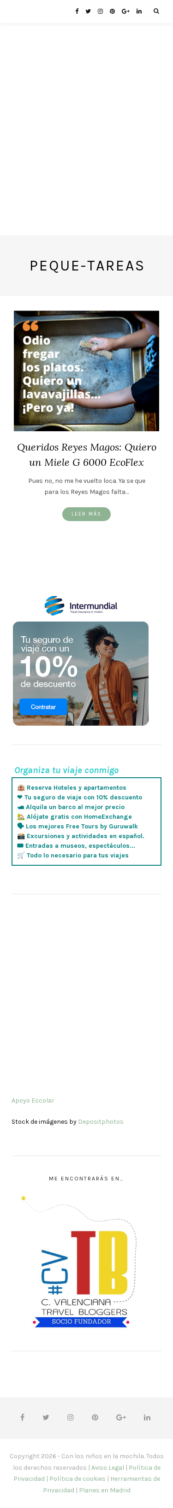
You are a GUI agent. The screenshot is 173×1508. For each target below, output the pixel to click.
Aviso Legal (107, 1468)
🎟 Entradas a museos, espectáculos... (76, 846)
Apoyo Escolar (33, 1100)
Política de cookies (77, 1479)
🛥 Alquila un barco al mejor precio (71, 807)
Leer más (86, 514)
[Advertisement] (86, 149)
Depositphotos (101, 1122)
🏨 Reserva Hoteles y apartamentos (71, 788)
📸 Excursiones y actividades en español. (80, 836)
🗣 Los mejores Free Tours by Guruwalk (77, 826)
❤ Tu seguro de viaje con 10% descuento (79, 797)
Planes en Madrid (105, 1490)
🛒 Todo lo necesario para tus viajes (73, 855)
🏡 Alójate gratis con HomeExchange (74, 817)
